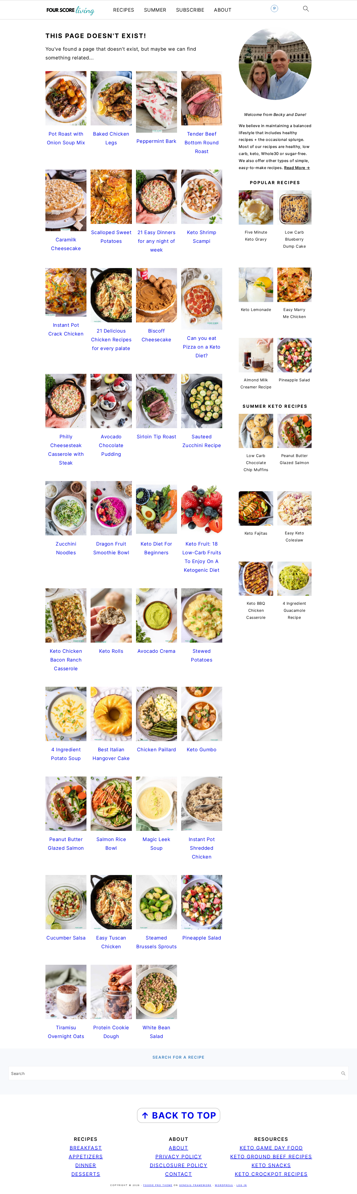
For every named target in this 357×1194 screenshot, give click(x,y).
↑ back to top (178, 1115)
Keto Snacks (271, 1165)
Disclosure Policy (178, 1165)
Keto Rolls (111, 651)
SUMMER (155, 10)
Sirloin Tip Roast (156, 437)
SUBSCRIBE (190, 10)
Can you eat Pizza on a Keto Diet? (202, 347)
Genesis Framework (195, 1185)
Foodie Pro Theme (157, 1185)
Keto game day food (271, 1148)
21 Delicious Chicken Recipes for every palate (111, 339)
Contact (178, 1174)
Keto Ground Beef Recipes (271, 1157)
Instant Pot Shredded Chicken (202, 848)
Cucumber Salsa (65, 938)
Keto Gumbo (201, 749)
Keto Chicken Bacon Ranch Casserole (66, 659)
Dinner (85, 1165)
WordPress (224, 1185)
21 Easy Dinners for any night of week (156, 241)
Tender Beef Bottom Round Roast (202, 142)
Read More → (297, 167)
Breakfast (86, 1148)
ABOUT (223, 10)
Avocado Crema (156, 651)
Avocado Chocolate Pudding (111, 445)
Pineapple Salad (201, 938)
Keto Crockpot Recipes (271, 1174)
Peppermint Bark (156, 141)
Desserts (85, 1174)
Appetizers (86, 1157)
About (178, 1148)
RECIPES (123, 10)
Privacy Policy (178, 1157)
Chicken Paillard (156, 749)
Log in (242, 1185)
